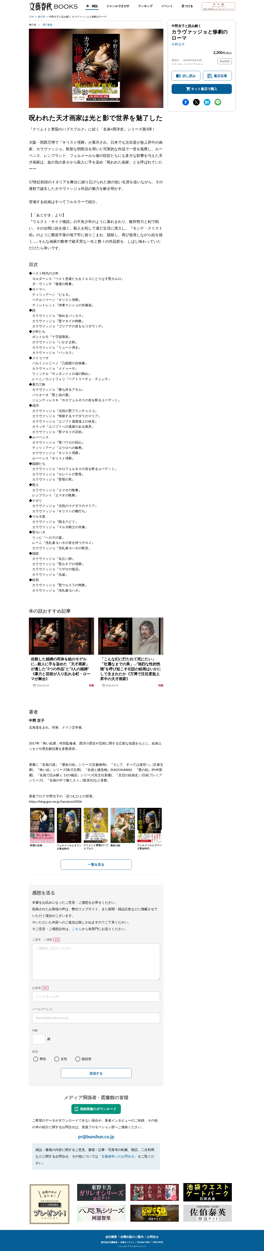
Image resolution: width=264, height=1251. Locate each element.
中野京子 (178, 44)
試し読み (189, 76)
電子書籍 (47, 25)
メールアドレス (42, 1009)
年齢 (35, 1030)
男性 (43, 1059)
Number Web (143, 1242)
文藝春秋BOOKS (53, 6)
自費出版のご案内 (132, 1237)
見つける (187, 6)
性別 (35, 1051)
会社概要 (111, 1237)
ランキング (145, 6)
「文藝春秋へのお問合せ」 (118, 1156)
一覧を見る (96, 864)
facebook (185, 102)
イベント (167, 6)
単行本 (41, 16)
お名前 (36, 988)
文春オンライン (127, 1242)
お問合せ (153, 1237)
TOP (31, 16)
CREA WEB (157, 1242)
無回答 (87, 1059)
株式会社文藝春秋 (109, 1242)
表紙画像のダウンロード (98, 1109)
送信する (96, 1073)
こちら (77, 929)
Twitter (196, 102)
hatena (207, 102)
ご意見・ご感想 (42, 939)
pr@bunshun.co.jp (96, 1137)
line (217, 102)
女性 (64, 1059)
